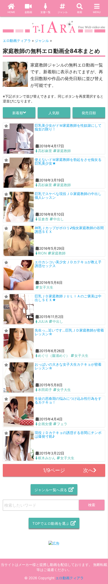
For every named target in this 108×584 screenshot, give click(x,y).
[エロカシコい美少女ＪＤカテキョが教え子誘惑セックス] (19, 275)
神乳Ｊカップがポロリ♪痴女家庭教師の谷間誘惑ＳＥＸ (69, 230)
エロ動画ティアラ (70, 578)
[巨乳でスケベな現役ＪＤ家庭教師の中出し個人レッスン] (19, 207)
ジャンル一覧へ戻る (50, 490)
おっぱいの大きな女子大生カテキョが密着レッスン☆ (68, 366)
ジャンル (63, 12)
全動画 (28, 12)
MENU (96, 12)
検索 (79, 12)
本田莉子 (45, 389)
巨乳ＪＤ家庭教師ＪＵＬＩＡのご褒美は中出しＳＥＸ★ (68, 298)
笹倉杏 (43, 219)
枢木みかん (47, 458)
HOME (11, 12)
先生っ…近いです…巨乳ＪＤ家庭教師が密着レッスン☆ (69, 332)
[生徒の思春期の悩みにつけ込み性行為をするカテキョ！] (19, 412)
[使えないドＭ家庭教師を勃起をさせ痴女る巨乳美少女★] (19, 173)
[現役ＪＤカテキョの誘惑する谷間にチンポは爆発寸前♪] (19, 446)
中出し (58, 219)
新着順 (17, 113)
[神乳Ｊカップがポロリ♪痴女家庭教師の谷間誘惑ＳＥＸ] (19, 241)
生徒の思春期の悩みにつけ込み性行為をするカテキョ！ (68, 400)
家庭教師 (64, 151)
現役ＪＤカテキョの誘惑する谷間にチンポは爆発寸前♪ (68, 434)
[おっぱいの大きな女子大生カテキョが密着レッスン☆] (19, 377)
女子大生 (46, 287)
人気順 (54, 113)
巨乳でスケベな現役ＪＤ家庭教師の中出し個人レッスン (68, 195)
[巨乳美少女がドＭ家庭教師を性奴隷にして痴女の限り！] (19, 138)
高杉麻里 (45, 151)
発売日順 (89, 113)
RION (42, 253)
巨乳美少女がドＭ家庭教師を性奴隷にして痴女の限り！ (68, 127)
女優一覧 (45, 12)
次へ (88, 470)
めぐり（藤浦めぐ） (54, 355)
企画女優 (45, 424)
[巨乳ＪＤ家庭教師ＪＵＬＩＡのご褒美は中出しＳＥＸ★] (19, 309)
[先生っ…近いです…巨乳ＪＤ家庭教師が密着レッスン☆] (19, 343)
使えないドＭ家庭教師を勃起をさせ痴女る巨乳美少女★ (68, 161)
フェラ (62, 424)
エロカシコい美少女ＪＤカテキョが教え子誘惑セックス (68, 264)
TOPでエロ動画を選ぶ (50, 523)
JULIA (43, 321)
